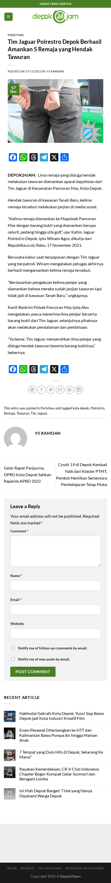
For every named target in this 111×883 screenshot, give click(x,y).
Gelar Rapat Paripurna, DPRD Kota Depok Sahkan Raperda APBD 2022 (27, 474)
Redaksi (27, 868)
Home (12, 868)
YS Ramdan (55, 71)
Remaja (9, 413)
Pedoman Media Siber (85, 868)
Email (16, 599)
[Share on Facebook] (41, 389)
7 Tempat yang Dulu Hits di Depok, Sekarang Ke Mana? (61, 754)
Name (16, 575)
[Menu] (8, 17)
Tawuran (23, 413)
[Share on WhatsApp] (32, 389)
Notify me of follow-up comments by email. (52, 648)
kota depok (81, 408)
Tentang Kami (50, 868)
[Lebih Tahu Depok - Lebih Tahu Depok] (55, 16)
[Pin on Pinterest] (69, 389)
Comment (19, 531)
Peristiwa (16, 35)
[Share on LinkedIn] (79, 389)
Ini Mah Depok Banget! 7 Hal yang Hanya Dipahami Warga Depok (55, 793)
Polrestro (97, 408)
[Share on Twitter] (50, 389)
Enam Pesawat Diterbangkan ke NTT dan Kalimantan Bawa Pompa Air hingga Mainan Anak (58, 735)
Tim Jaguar (39, 413)
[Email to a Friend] (60, 389)
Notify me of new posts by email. (44, 659)
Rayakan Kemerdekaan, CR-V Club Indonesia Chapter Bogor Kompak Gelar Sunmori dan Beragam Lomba (59, 773)
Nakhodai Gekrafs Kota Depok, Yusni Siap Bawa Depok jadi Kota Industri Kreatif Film (61, 716)
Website (17, 623)
